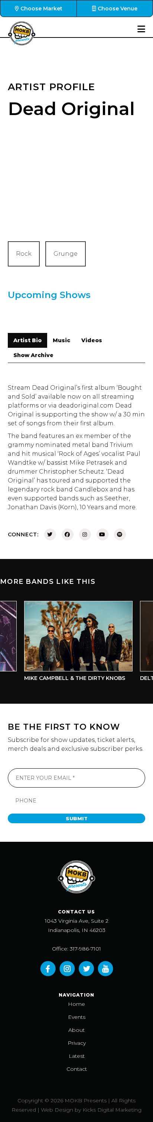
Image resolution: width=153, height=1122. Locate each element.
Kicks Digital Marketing (111, 1109)
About (76, 1030)
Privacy (77, 1043)
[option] (73, 643)
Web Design (57, 1109)
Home (76, 1004)
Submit (77, 818)
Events (76, 1017)
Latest (77, 1056)
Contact (76, 1069)
